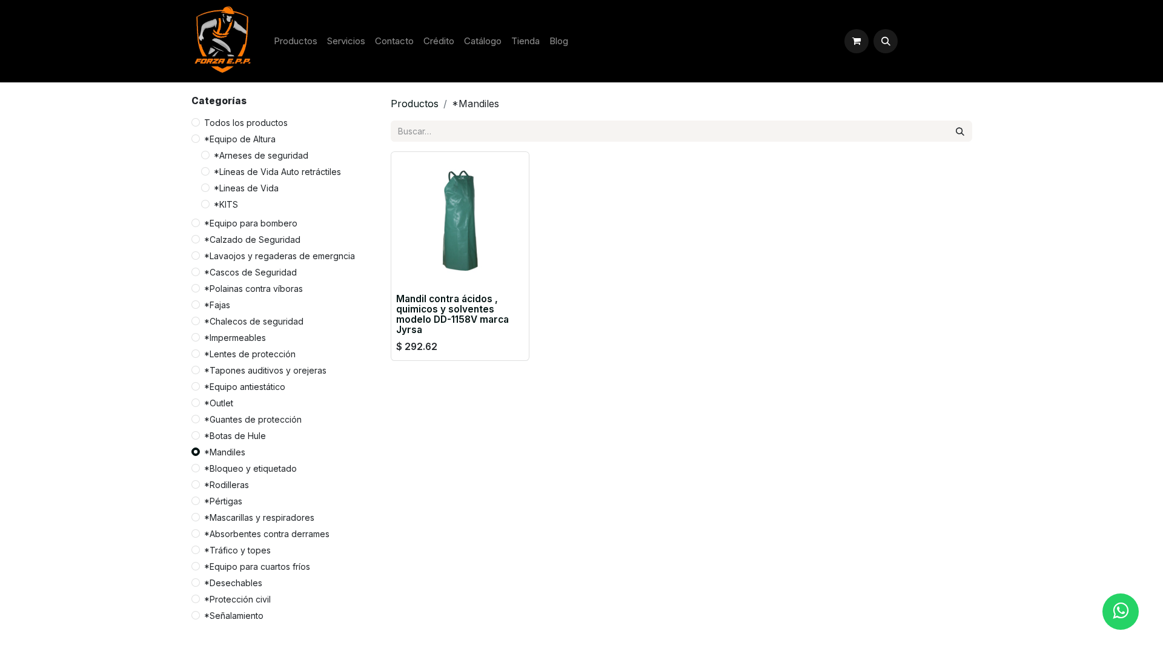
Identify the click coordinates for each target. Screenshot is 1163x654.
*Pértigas (223, 501)
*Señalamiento (233, 615)
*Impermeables (235, 337)
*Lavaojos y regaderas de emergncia (279, 256)
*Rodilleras (226, 485)
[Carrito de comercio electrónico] (856, 41)
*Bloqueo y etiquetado (250, 468)
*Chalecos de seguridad (253, 321)
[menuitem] (295, 41)
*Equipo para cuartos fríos (257, 566)
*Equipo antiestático (244, 387)
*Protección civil (237, 599)
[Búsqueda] (960, 131)
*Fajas (217, 305)
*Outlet (218, 403)
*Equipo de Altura (240, 139)
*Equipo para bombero (250, 223)
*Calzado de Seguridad (252, 239)
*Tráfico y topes (237, 550)
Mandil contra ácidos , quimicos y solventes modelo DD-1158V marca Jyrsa (452, 314)
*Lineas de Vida (246, 188)
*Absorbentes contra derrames (267, 534)
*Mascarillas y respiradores (259, 517)
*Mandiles (224, 452)
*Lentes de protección (250, 354)
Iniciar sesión (937, 41)
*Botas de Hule (235, 436)
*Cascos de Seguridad (250, 272)
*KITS (226, 204)
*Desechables (233, 583)
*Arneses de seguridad (261, 155)
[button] (885, 41)
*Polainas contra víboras (253, 288)
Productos (415, 103)
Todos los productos (246, 122)
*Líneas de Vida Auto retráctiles (277, 172)
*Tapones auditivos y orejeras (265, 370)
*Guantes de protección (253, 419)
